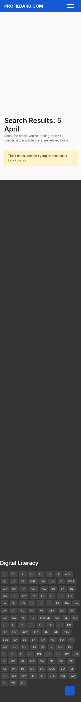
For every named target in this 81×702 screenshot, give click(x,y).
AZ (44, 588)
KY (67, 654)
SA (42, 668)
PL (4, 574)
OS (12, 654)
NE (51, 661)
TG (50, 625)
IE (4, 654)
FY (71, 639)
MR (32, 661)
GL (13, 603)
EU (70, 596)
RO (33, 617)
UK (52, 581)
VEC (52, 675)
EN (31, 574)
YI (4, 683)
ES (40, 574)
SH (4, 625)
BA (15, 639)
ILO (60, 646)
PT (23, 581)
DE (22, 574)
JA (13, 581)
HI (31, 603)
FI (13, 625)
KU (58, 654)
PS (23, 668)
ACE (25, 632)
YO (13, 683)
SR (75, 617)
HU (22, 610)
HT (48, 654)
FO (62, 639)
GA (5, 646)
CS (14, 596)
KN (39, 654)
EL (51, 596)
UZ (14, 617)
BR (33, 639)
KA (67, 603)
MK (32, 610)
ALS (36, 632)
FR (49, 574)
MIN (51, 610)
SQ (63, 668)
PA (14, 668)
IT (58, 574)
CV (43, 639)
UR (69, 625)
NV (53, 639)
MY (14, 632)
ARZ (68, 574)
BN (63, 588)
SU (14, 675)
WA (73, 675)
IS (21, 654)
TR (60, 625)
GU (24, 646)
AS (4, 668)
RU (14, 588)
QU (32, 668)
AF (23, 588)
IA (69, 646)
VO (63, 675)
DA (34, 596)
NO (62, 610)
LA (76, 603)
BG (53, 588)
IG (51, 646)
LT (13, 610)
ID (49, 603)
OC (61, 661)
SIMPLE (45, 617)
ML (23, 661)
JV (30, 654)
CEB (33, 581)
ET (43, 596)
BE (71, 588)
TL (33, 675)
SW (23, 675)
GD (15, 646)
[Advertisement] (40, 55)
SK (57, 617)
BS (24, 639)
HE (58, 603)
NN (72, 610)
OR (71, 661)
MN (42, 661)
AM (46, 632)
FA (4, 603)
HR (40, 603)
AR (13, 574)
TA (22, 625)
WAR (71, 581)
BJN (5, 639)
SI (71, 668)
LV (4, 610)
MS (42, 610)
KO (23, 603)
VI (61, 581)
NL (4, 581)
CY (24, 596)
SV (43, 581)
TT (31, 625)
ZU (23, 683)
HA (34, 646)
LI (4, 661)
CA (5, 596)
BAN (66, 632)
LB (76, 654)
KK (23, 617)
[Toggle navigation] (71, 6)
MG (13, 661)
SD (4, 675)
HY (5, 632)
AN (56, 632)
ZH (5, 588)
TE (42, 675)
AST (33, 588)
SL (66, 617)
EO (61, 596)
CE (4, 617)
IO (42, 646)
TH (41, 625)
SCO (52, 668)
